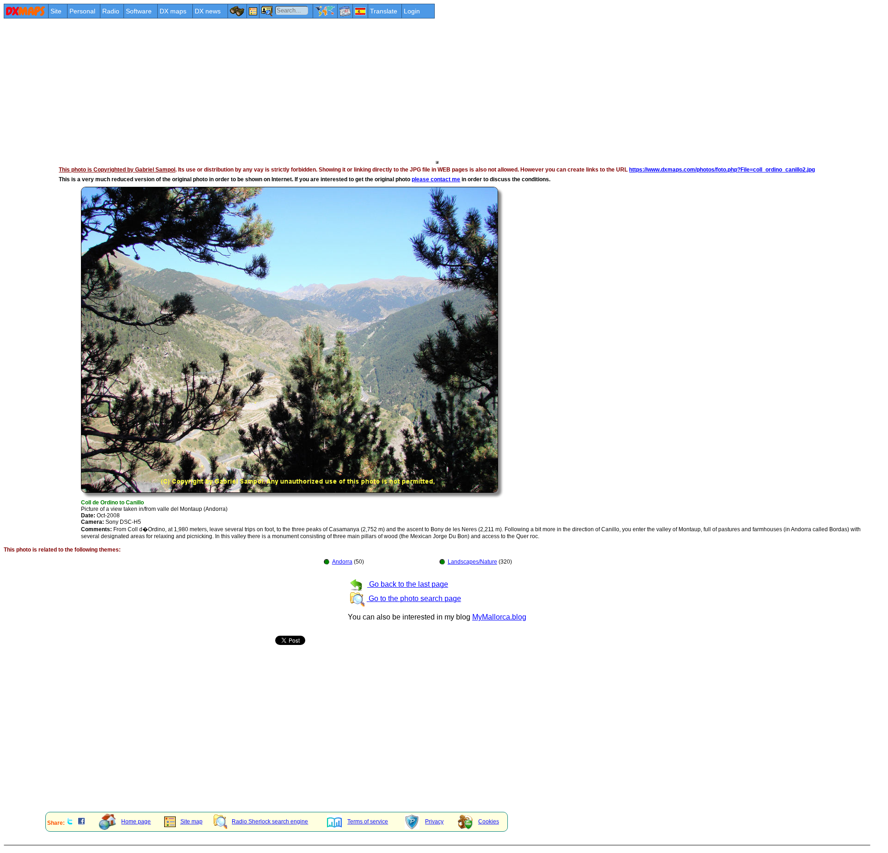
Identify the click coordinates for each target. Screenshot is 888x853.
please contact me (436, 179)
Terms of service (367, 821)
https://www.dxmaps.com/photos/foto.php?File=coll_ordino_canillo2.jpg (722, 169)
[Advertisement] (281, 88)
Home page (136, 821)
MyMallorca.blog (499, 617)
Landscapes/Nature (472, 561)
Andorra (342, 561)
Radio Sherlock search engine (270, 821)
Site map (191, 821)
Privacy (434, 821)
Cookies (488, 821)
